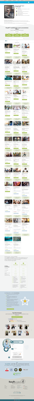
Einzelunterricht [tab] (27, 49)
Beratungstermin (8, 57)
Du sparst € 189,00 (6, 147)
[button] (4, 0)
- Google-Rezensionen (19, 320)
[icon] (14, 392)
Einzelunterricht (25, 35)
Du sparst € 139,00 (6, 176)
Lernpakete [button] (8, 118)
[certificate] (6, 369)
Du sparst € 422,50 (6, 100)
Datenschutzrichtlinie (11, 395)
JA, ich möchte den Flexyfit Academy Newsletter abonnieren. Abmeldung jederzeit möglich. (17, 352)
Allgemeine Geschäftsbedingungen (17, 395)
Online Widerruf (23, 395)
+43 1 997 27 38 (18, 386)
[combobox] (17, 31)
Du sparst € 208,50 (15, 147)
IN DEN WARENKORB (16, 53)
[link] (5, 0)
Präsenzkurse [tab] (23, 49)
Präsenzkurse (17, 35)
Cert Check (5, 387)
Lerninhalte (10, 118)
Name (12, 345)
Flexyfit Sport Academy (13, 386)
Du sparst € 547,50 (6, 70)
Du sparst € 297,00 (15, 52)
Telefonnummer (15, 348)
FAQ (13, 395)
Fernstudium (9, 35)
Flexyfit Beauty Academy (13, 387)
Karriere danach (6, 386)
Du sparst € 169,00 (15, 212)
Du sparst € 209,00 (23, 70)
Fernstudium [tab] (7, 48)
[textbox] (17, 31)
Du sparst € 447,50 (23, 54)
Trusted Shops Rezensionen (22, 321)
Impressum (21, 395)
